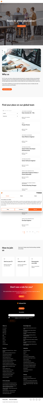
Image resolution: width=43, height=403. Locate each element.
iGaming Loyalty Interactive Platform (8, 374)
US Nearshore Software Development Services (9, 360)
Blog (3, 335)
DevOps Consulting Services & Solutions (8, 363)
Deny (8, 209)
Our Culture (4, 329)
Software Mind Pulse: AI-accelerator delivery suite (10, 384)
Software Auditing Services (6, 368)
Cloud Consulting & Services (7, 357)
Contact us (21, 308)
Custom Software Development (7, 354)
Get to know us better (7, 89)
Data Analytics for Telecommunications (28, 356)
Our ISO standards (5, 344)
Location (4, 113)
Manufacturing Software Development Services (9, 364)
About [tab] (35, 195)
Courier (24, 353)
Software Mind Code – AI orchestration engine (9, 390)
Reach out (21, 296)
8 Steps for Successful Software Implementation (30, 380)
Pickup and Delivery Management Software (29, 365)
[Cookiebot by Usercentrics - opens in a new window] (37, 193)
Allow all (35, 209)
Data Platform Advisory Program (7, 371)
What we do (4, 332)
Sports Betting (25, 368)
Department (5, 116)
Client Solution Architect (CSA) (7, 393)
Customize (21, 209)
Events (4, 338)
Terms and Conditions (13, 399)
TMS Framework (25, 371)
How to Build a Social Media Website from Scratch (30, 382)
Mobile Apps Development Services (8, 361)
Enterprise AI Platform (6, 377)
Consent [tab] (7, 195)
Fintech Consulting (26, 359)
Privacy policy (5, 399)
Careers (4, 341)
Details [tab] (21, 195)
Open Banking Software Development (28, 362)
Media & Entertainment (26, 350)
